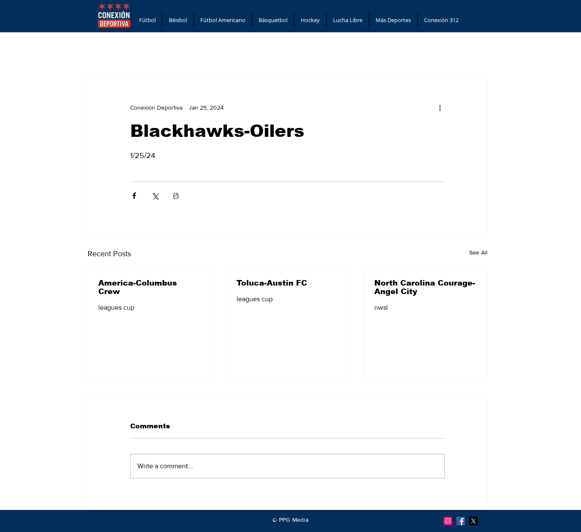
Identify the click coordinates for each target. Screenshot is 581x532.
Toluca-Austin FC (271, 283)
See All (478, 252)
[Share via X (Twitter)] (155, 196)
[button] (147, 20)
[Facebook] (460, 521)
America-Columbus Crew (137, 287)
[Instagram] (448, 521)
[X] (473, 521)
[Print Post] (176, 196)
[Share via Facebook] (134, 196)
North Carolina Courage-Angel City (424, 287)
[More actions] (440, 107)
